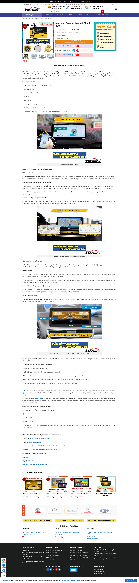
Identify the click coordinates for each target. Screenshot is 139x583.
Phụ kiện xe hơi (28, 391)
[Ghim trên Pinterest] (56, 569)
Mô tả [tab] (24, 61)
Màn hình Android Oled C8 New (80, 493)
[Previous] (25, 37)
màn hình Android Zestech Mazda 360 (72, 74)
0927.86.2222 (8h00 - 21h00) (40, 520)
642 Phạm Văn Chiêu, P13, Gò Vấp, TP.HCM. (34, 532)
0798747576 (67, 55)
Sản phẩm (60, 14)
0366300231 (67, 50)
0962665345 (67, 46)
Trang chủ (49, 14)
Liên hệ (80, 14)
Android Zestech (99, 571)
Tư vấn (89, 14)
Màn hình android (39, 18)
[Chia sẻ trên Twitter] (50, 569)
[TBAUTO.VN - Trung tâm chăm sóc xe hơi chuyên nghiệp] (32, 9)
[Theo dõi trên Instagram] (112, 4)
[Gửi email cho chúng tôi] (115, 4)
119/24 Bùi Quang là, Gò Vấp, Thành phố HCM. (68, 532)
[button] (111, 9)
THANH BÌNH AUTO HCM (39, 425)
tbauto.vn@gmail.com (34, 442)
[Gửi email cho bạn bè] (53, 569)
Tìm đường (4, 562)
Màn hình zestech (49, 18)
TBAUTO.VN (6, 580)
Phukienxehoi (39, 398)
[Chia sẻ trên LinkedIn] (59, 569)
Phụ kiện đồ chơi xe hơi (29, 461)
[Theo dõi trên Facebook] (111, 4)
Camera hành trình (99, 573)
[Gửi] (102, 11)
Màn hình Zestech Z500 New (31, 493)
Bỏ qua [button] (88, 1)
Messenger (3, 572)
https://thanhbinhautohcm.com (40, 438)
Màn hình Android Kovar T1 (54, 493)
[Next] (51, 37)
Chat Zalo (4, 567)
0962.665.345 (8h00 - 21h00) (104, 520)
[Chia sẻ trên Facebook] (47, 569)
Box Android (76, 580)
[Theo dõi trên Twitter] (114, 4)
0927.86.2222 (59, 534)
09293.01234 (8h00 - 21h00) (72, 520)
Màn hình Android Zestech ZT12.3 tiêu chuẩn (105, 494)
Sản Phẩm (31, 18)
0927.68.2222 (27, 534)
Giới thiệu (70, 14)
